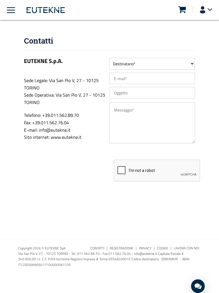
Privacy (145, 248)
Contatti (97, 248)
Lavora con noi (186, 248)
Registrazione (121, 248)
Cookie (162, 248)
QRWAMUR (169, 259)
